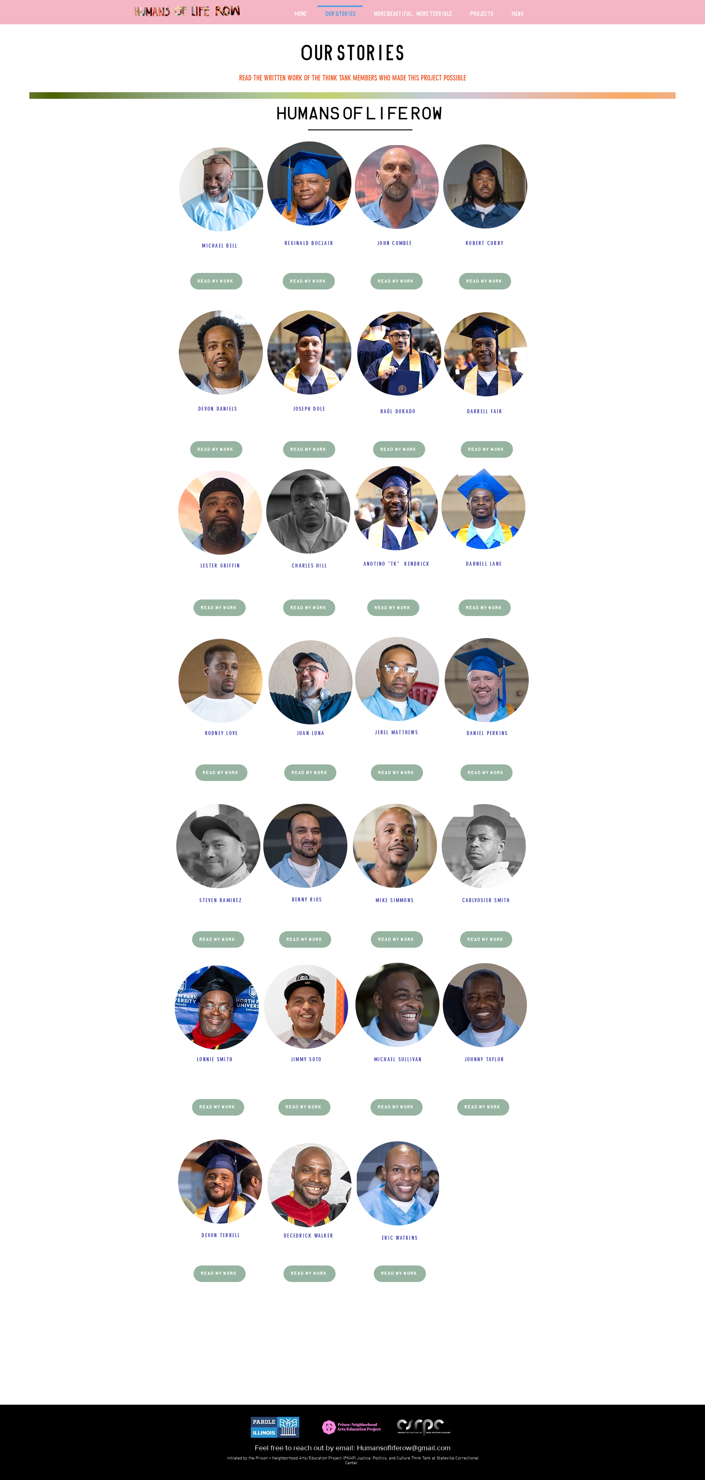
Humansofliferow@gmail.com (404, 1448)
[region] (221, 207)
